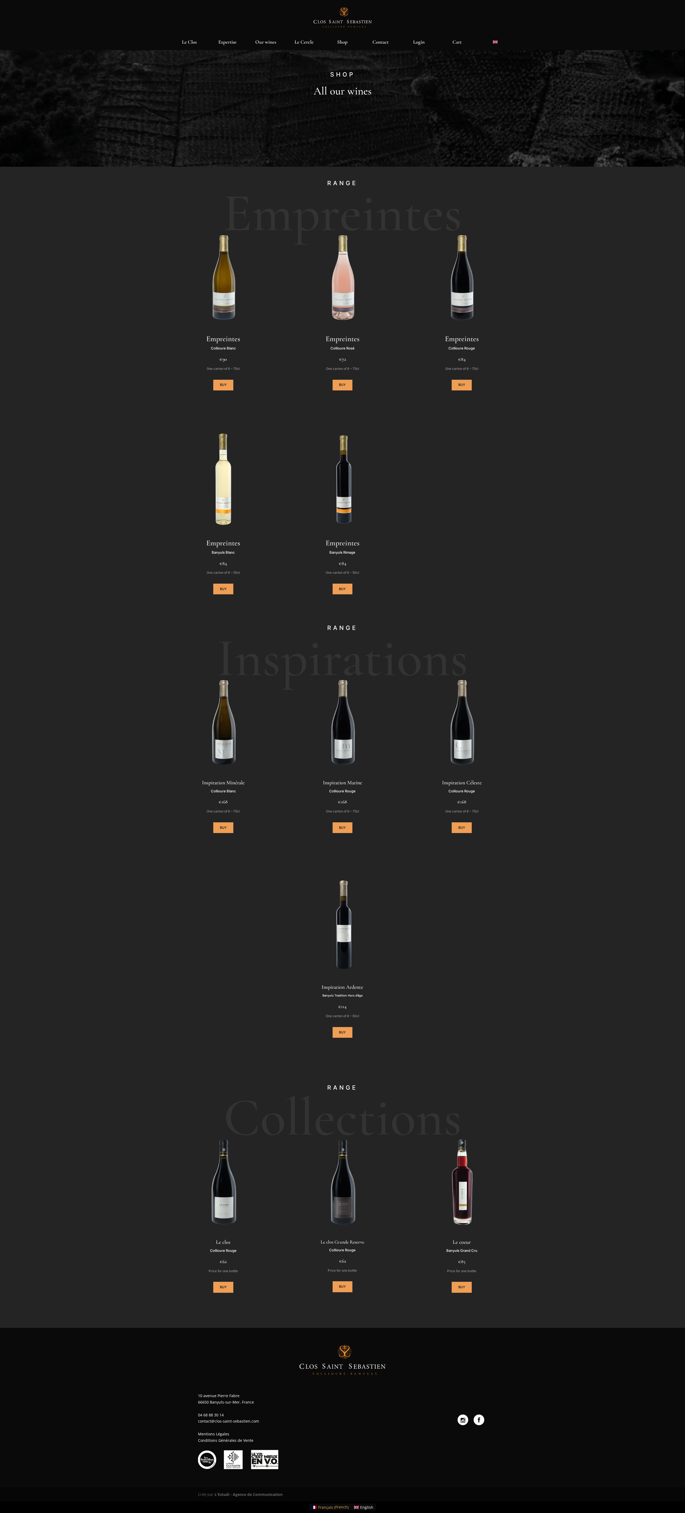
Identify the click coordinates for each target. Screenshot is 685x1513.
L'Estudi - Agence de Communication (249, 1494)
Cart (457, 42)
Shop (342, 42)
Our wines (265, 42)
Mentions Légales (213, 1433)
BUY (223, 385)
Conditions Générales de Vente (225, 1440)
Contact (380, 42)
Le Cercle (304, 42)
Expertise (227, 42)
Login (419, 42)
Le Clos (189, 42)
